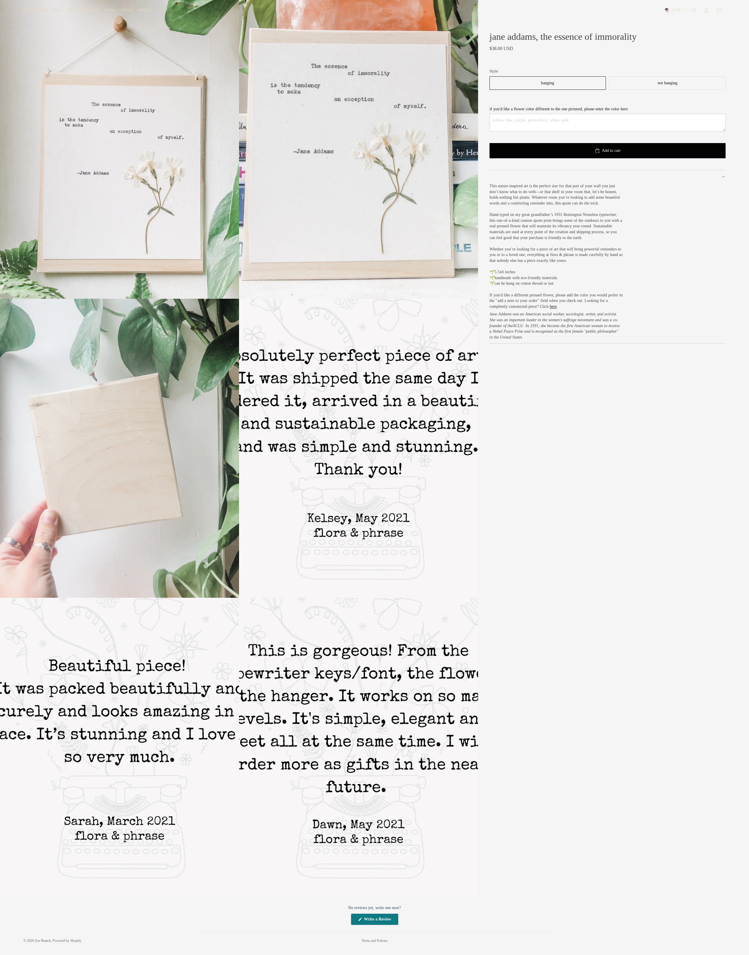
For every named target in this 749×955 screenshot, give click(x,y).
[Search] (694, 10)
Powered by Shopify (67, 941)
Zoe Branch (43, 941)
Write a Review (380, 921)
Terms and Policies (375, 941)
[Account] (706, 10)
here (553, 306)
